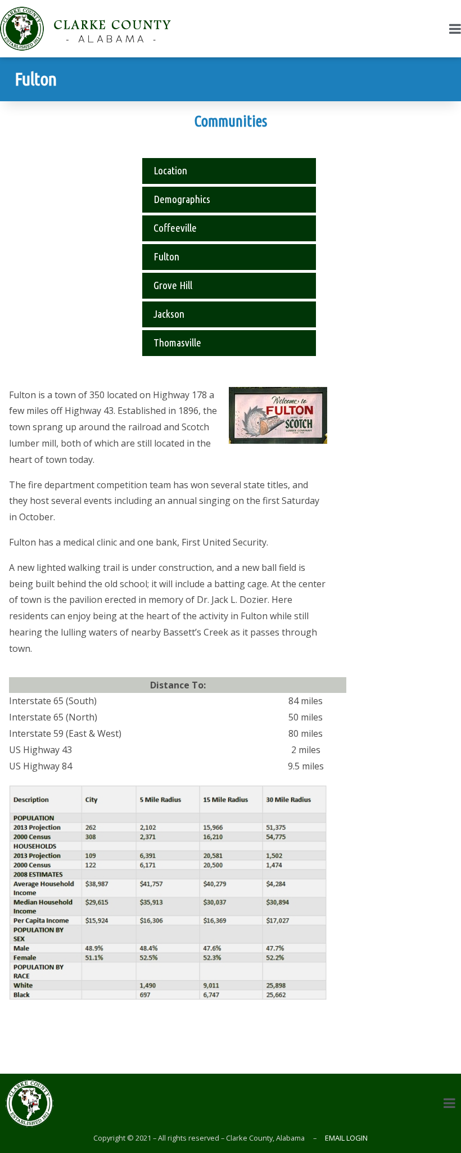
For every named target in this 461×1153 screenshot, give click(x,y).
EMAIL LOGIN (345, 1138)
